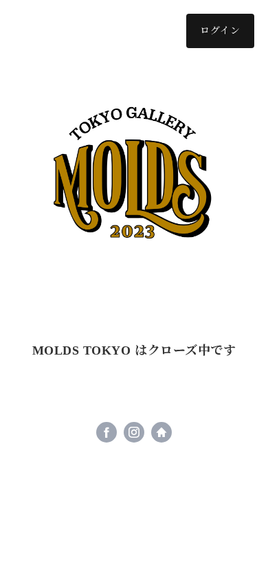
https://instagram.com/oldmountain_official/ (134, 432)
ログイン (220, 30)
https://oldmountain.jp (161, 432)
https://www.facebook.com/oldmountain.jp (106, 432)
